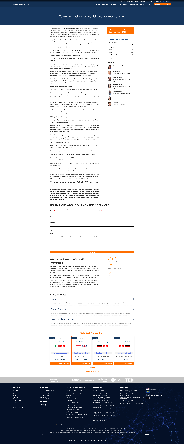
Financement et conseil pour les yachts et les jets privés (104, 413)
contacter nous (44, 406)
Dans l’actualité (17, 400)
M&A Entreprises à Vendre (47, 390)
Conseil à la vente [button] (59, 309)
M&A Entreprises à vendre (162, 4)
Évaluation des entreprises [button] (62, 319)
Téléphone (53, 222)
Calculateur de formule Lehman (48, 399)
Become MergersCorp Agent (126, 1)
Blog (14, 405)
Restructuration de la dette (100, 400)
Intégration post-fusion (72, 399)
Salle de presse (17, 402)
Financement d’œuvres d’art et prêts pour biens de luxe (104, 406)
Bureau (142, 4)
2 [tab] (93, 367)
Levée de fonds (70, 405)
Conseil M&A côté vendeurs (74, 390)
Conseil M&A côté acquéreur (74, 392)
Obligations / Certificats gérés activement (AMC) (105, 416)
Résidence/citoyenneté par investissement (131, 403)
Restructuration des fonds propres (102, 402)
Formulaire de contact (46, 407)
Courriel (52, 217)
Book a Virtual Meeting (141, 1)
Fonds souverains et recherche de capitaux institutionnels (132, 397)
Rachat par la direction (72, 404)
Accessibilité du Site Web (122, 424)
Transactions (133, 4)
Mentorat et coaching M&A (127, 393)
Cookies (78, 424)
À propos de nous (18, 393)
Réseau (15, 395)
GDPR (93, 424)
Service (113, 4)
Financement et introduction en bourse (103, 393)
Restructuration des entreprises (101, 399)
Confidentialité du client (85, 424)
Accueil (98, 4)
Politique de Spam (71, 424)
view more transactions (92, 371)
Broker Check (147, 434)
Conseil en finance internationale (102, 409)
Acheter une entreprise (46, 393)
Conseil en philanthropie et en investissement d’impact (128, 401)
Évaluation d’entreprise (72, 402)
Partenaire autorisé (18, 407)
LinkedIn (59, 424)
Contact (148, 4)
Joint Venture (70, 400)
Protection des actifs (125, 395)
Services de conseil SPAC (100, 392)
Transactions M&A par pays (47, 392)
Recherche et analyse (125, 392)
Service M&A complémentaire (74, 417)
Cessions (68, 395)
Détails (52, 234)
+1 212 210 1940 (154, 389)
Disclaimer (64, 424)
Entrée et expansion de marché (128, 390)
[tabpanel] (60, 350)
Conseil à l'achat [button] (58, 299)
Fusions (68, 397)
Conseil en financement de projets (102, 410)
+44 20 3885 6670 (155, 392)
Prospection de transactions (74, 407)
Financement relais (98, 404)
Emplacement (16, 390)
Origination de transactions (74, 409)
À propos (105, 4)
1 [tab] (91, 367)
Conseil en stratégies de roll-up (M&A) (77, 393)
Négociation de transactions (74, 411)
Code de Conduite (113, 424)
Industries (122, 4)
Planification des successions (101, 418)
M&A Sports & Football (99, 420)
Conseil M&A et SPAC (72, 412)
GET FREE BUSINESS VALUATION (155, 1)
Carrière (15, 404)
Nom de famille (97, 211)
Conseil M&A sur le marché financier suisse (76, 415)
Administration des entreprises (101, 397)
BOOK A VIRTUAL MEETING (157, 395)
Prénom (52, 211)
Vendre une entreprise (46, 395)
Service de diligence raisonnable (102, 395)
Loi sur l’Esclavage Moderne (102, 424)
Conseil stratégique (98, 390)
